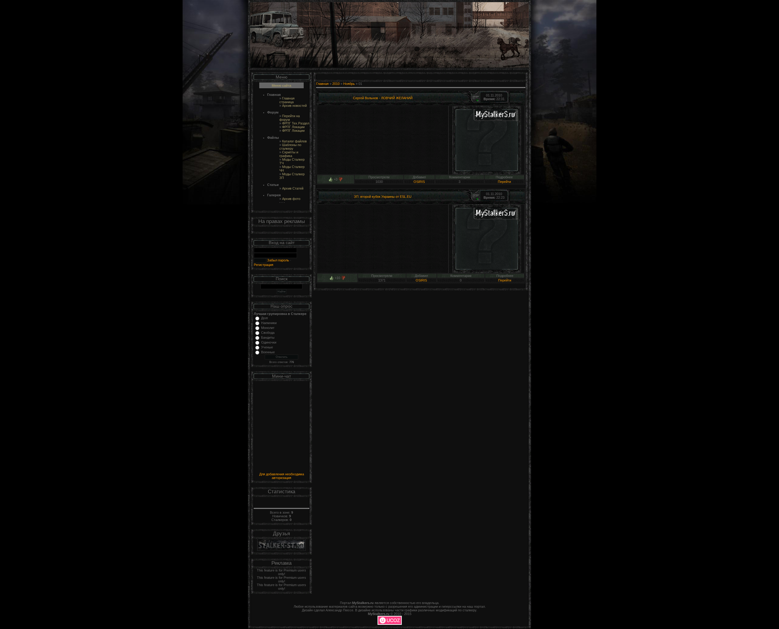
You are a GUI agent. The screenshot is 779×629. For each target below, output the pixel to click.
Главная (322, 84)
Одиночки (268, 342)
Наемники (269, 323)
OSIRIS (419, 181)
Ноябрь (349, 84)
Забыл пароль (277, 260)
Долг (264, 318)
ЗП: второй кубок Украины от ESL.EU (382, 196)
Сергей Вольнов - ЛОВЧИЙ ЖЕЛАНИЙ (383, 98)
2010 (336, 84)
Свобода (267, 332)
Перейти (504, 181)
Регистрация (263, 265)
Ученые (267, 347)
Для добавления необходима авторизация (281, 476)
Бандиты (267, 337)
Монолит (267, 328)
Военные (268, 352)
